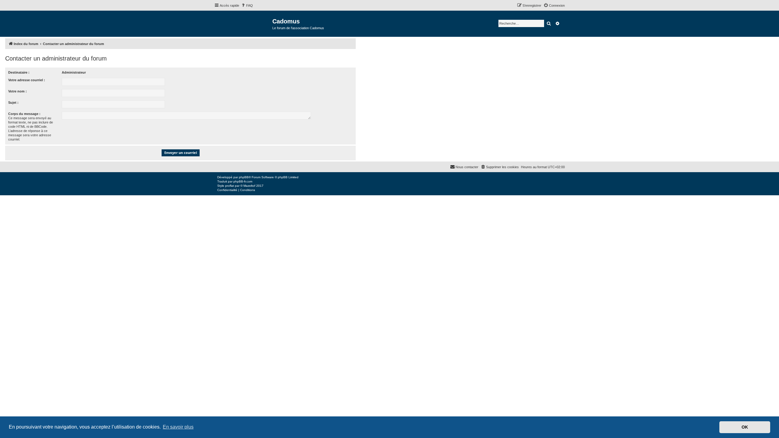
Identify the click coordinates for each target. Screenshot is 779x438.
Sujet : (13, 102)
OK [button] (745, 427)
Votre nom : (17, 91)
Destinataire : (19, 72)
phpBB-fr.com (242, 181)
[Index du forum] (243, 23)
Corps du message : (24, 114)
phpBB (244, 177)
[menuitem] (247, 5)
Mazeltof (249, 185)
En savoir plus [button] (178, 426)
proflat (229, 185)
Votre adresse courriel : (26, 80)
